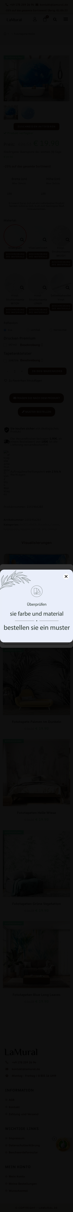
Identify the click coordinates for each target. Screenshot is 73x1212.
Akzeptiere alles (36, 629)
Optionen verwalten (36, 640)
